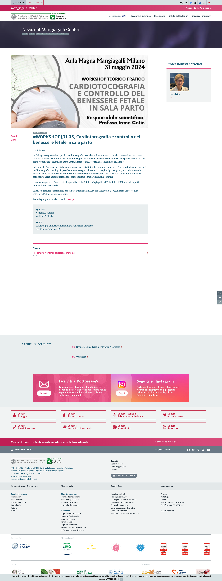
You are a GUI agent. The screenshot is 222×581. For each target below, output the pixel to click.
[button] (118, 17)
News (13, 511)
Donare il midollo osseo (26, 427)
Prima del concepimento (71, 497)
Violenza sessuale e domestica (123, 508)
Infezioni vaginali (118, 494)
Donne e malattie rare (119, 511)
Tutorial (14, 508)
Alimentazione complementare (73, 527)
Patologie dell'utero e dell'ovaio (124, 500)
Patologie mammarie (119, 505)
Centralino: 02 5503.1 (22, 449)
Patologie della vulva (119, 497)
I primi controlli (67, 522)
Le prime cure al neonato (71, 513)
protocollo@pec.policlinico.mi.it (24, 479)
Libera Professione (18, 502)
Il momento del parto (69, 502)
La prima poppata (68, 519)
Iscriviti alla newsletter (125, 476)
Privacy (164, 494)
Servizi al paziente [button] (201, 16)
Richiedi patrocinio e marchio (172, 502)
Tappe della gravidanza (70, 500)
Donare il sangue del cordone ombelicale (130, 415)
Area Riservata (168, 511)
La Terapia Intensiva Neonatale (73, 530)
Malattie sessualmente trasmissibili (125, 513)
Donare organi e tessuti (175, 415)
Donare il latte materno (76, 415)
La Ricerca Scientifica (35, 3)
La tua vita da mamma (70, 505)
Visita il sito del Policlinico (197, 8)
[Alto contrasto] (186, 2)
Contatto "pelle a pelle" (70, 516)
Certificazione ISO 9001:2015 (172, 505)
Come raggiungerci (118, 466)
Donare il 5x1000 (172, 427)
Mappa (114, 469)
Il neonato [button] (159, 16)
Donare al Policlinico (124, 427)
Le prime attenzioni (69, 525)
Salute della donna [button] (178, 16)
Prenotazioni (16, 497)
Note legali (165, 497)
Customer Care (117, 464)
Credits (164, 500)
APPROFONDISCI (112, 579)
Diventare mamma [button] (141, 16)
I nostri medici (17, 500)
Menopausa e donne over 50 (122, 502)
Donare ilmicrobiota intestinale (80, 427)
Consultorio (16, 505)
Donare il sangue (22, 415)
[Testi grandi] (181, 2)
